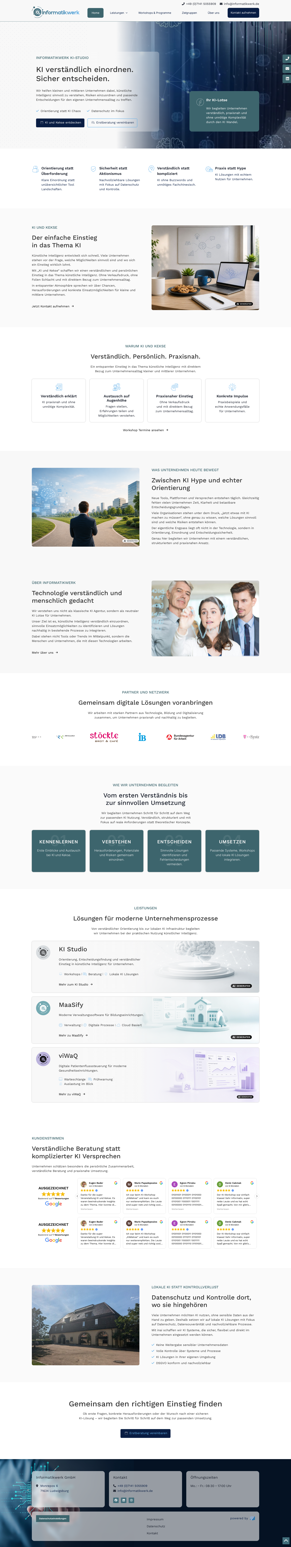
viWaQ (68, 1055)
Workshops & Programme (154, 12)
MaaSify (71, 1004)
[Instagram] (131, 1500)
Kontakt (152, 1533)
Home (95, 12)
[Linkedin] (123, 1500)
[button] (256, 1196)
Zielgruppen (189, 12)
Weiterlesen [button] (87, 1209)
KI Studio (73, 949)
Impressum (155, 1519)
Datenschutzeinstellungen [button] (52, 1518)
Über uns (213, 12)
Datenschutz (156, 1526)
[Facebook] (116, 1500)
